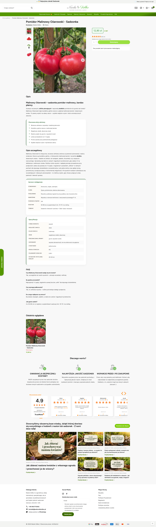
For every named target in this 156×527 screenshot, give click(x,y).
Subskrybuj (68, 514)
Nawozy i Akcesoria (79, 14)
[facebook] (66, 493)
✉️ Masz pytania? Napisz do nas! (144, 1)
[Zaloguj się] (147, 8)
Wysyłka (96, 14)
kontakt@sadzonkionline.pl (37, 509)
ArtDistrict (55, 524)
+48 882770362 (34, 506)
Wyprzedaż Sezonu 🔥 (45, 14)
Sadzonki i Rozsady (59, 14)
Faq (99, 495)
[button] (83, 60)
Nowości (89, 14)
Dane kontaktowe (103, 503)
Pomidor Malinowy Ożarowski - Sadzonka (35, 346)
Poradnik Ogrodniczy (107, 14)
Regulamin (101, 500)
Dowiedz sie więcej (122, 426)
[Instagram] (63, 494)
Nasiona (69, 14)
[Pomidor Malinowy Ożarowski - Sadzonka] (36, 331)
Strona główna (6, 18)
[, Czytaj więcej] (142, 8)
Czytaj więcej (30, 472)
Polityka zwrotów (103, 505)
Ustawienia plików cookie (106, 508)
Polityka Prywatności (104, 498)
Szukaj (31, 8)
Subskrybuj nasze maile (69, 497)
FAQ (116, 14)
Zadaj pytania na (37, 512)
